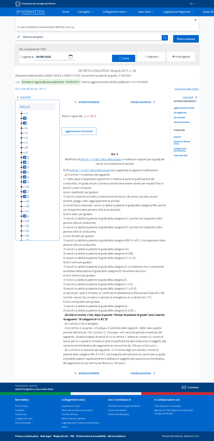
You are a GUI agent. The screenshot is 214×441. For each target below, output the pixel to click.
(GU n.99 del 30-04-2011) (30, 89)
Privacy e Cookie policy (27, 436)
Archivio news (21, 406)
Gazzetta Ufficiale (70, 414)
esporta (177, 136)
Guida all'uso (21, 414)
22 (27, 216)
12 (27, 167)
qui (72, 27)
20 (27, 206)
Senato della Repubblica (118, 414)
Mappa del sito (61, 436)
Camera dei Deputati (117, 410)
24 (27, 225)
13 (27, 172)
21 (27, 211)
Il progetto (19, 410)
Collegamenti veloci (24, 418)
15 (27, 181)
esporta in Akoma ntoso (182, 142)
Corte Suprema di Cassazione (167, 406)
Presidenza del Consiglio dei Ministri (124, 406)
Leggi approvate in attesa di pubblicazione (80, 422)
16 (27, 186)
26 (27, 235)
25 (27, 230)
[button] (70, 56)
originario (152, 56)
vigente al (28, 57)
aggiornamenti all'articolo (79, 131)
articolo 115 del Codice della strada (100, 159)
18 (27, 196)
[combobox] (92, 37)
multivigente (182, 56)
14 (27, 176)
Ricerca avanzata (186, 39)
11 (27, 162)
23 (27, 220)
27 (27, 240)
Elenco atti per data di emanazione (77, 410)
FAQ (72, 436)
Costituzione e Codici (71, 406)
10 (27, 157)
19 (27, 201)
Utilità (64, 426)
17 (27, 191)
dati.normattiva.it (116, 436)
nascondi (25, 97)
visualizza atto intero (187, 89)
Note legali (46, 436)
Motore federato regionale (73, 418)
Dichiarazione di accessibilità (91, 436)
